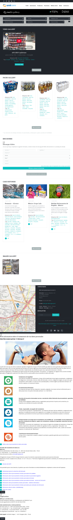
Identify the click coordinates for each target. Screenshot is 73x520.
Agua (16, 226)
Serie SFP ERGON (9, 216)
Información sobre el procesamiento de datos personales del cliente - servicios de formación (23, 480)
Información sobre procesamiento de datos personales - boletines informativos (20, 482)
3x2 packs (7, 229)
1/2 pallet (12, 273)
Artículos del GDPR (6, 464)
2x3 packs (12, 228)
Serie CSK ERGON (63, 217)
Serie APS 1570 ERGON (23, 58)
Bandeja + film (14, 59)
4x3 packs (18, 229)
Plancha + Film (28, 105)
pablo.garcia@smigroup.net (49, 303)
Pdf (8, 238)
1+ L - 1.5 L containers (9, 271)
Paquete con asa (9, 111)
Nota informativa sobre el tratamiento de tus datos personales (55, 166)
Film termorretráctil (14, 224)
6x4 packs (7, 231)
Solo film (10, 221)
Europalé (8, 59)
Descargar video (19, 64)
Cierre (2, 492)
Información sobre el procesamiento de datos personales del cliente (18, 478)
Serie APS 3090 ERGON (10, 220)
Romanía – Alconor (12, 203)
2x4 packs (18, 228)
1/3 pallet (22, 61)
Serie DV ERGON (18, 216)
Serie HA (7, 218)
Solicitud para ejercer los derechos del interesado (13, 471)
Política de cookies (6, 489)
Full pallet (7, 236)
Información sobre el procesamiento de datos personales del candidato (19, 473)
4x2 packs (16, 61)
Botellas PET (22, 59)
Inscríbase (55, 315)
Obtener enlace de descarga (36, 168)
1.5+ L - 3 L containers (16, 234)
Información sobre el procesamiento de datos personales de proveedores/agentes (21, 475)
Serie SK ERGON (16, 215)
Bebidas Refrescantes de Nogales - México (59, 204)
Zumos (32, 59)
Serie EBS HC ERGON (15, 218)
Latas (6, 113)
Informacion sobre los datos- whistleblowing (12, 487)
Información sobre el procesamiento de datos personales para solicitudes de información (23, 485)
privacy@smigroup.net (18, 454)
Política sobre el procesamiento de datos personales (14, 444)
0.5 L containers (8, 232)
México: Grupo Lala (34, 203)
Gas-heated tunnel (9, 107)
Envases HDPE (32, 218)
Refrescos (28, 59)
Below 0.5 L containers (15, 231)
